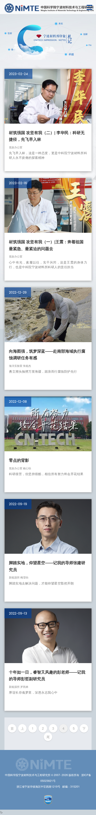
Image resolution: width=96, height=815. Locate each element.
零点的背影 (19, 460)
